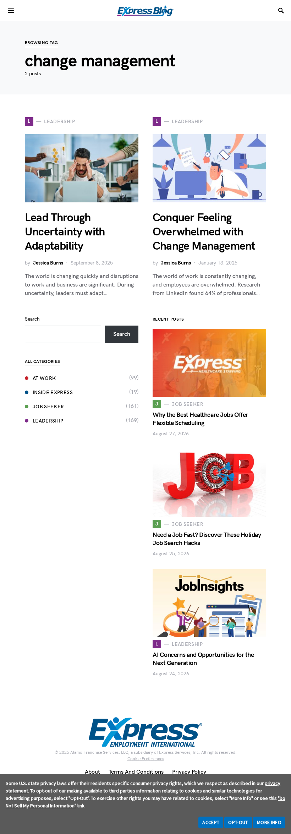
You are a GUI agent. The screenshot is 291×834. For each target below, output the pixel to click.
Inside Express (53, 392)
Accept (210, 822)
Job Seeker (48, 407)
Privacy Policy (189, 772)
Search (32, 319)
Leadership (48, 421)
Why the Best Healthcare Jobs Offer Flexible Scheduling (200, 419)
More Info (269, 822)
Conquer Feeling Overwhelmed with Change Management (204, 232)
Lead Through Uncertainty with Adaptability (65, 232)
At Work (44, 378)
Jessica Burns (48, 263)
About (92, 772)
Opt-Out (238, 822)
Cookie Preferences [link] (145, 759)
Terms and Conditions (136, 772)
